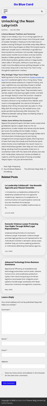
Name (4, 339)
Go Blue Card (23, 4)
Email (4, 350)
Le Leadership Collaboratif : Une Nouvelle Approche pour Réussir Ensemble (23, 186)
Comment (6, 310)
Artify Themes (7, 403)
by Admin (5, 30)
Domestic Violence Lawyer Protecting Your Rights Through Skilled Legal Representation (21, 226)
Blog (4, 17)
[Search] (42, 11)
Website (5, 362)
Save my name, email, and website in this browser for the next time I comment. (25, 374)
